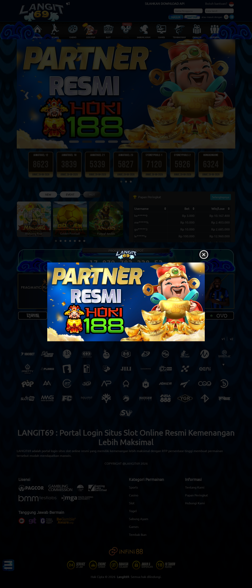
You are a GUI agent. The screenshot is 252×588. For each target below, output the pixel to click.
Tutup (204, 255)
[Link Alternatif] (126, 301)
